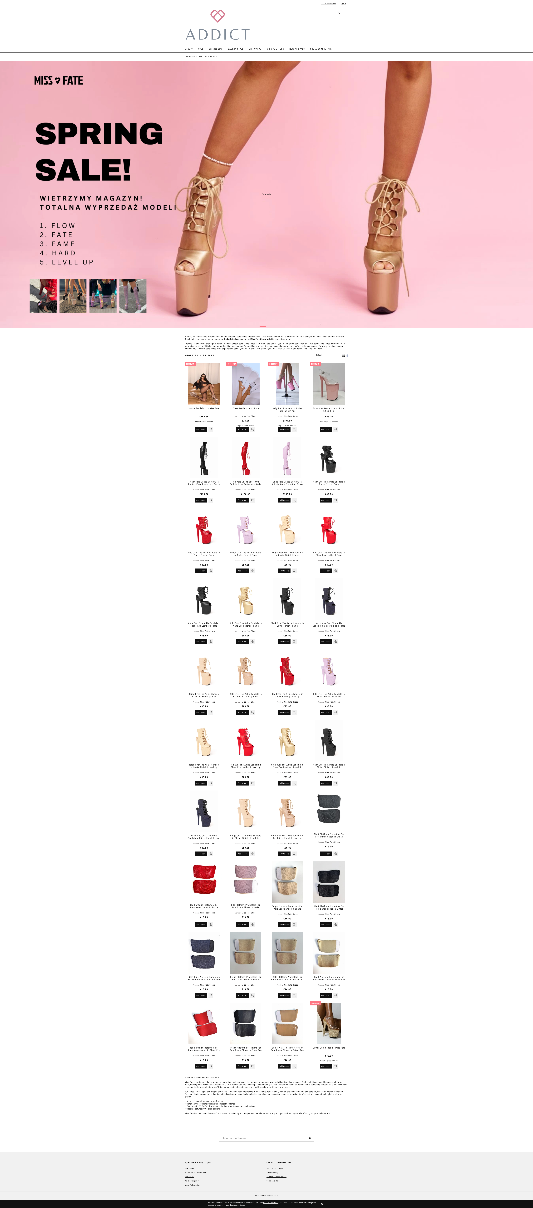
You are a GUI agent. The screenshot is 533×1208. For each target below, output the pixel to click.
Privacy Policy (272, 1172)
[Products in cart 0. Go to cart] (345, 13)
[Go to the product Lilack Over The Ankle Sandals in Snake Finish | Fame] (246, 528)
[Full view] (347, 355)
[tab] (255, 326)
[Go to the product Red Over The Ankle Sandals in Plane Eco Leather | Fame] (329, 528)
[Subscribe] (310, 1138)
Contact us (189, 1177)
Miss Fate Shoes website (262, 339)
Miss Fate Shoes (249, 416)
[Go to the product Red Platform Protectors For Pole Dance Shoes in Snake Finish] (204, 881)
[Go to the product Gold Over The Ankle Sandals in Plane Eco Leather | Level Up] (287, 740)
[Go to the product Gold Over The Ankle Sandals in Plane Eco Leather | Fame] (246, 599)
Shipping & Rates (273, 1181)
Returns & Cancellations (276, 1177)
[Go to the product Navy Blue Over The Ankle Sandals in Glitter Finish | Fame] (329, 599)
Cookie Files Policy (271, 1203)
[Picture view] (343, 355)
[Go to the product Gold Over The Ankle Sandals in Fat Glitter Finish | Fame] (246, 670)
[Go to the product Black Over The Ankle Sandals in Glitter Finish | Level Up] (329, 740)
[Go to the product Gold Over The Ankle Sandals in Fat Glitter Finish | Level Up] (287, 811)
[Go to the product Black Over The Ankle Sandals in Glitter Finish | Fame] (287, 599)
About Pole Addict (192, 1185)
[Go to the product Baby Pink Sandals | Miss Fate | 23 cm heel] (329, 384)
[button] (210, 429)
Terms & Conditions (274, 1168)
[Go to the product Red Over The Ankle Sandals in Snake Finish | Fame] (204, 528)
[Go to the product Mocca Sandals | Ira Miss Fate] (204, 384)
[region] (266, 194)
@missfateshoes (232, 339)
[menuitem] (191, 48)
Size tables (189, 1168)
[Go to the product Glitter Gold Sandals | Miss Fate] (329, 1023)
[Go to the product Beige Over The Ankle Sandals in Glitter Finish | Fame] (204, 670)
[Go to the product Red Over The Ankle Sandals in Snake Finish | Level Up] (287, 670)
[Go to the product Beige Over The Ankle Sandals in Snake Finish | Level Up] (204, 740)
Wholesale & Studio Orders (196, 1172)
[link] (266, 194)
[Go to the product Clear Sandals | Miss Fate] (246, 384)
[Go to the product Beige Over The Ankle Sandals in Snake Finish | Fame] (287, 528)
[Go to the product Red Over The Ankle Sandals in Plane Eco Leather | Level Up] (246, 740)
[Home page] (217, 24)
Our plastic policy (192, 1181)
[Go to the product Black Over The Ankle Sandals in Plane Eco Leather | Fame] (204, 599)
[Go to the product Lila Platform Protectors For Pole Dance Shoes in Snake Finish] (246, 881)
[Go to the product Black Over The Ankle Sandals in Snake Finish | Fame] (329, 457)
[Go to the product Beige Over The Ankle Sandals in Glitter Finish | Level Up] (246, 811)
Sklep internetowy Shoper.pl (266, 1196)
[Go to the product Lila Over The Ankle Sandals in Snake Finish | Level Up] (329, 670)
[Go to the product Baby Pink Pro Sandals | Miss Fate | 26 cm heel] (287, 384)
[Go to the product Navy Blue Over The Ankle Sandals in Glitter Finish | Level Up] (204, 811)
